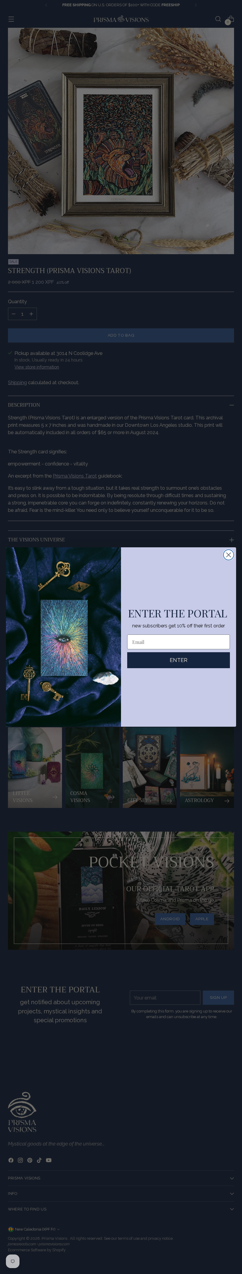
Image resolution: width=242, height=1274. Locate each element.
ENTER (178, 660)
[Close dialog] (228, 555)
